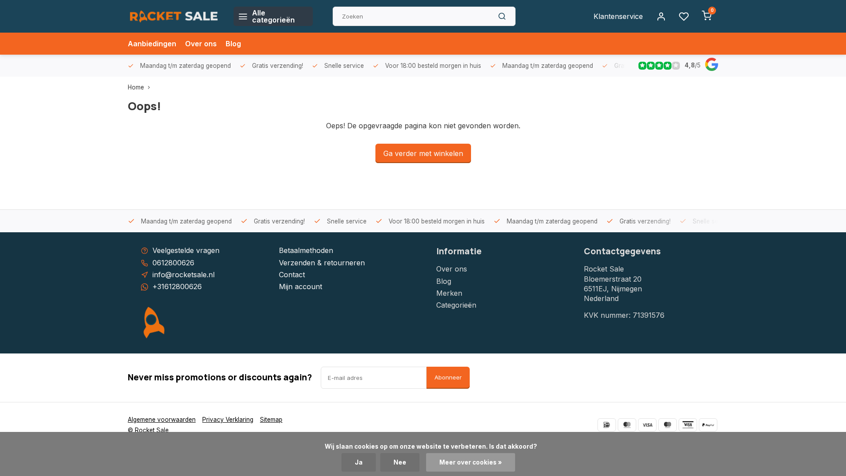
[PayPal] (708, 424)
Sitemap (271, 419)
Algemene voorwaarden (162, 419)
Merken (449, 293)
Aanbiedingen (152, 43)
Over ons (201, 43)
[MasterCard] (627, 424)
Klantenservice (618, 16)
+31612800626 (177, 286)
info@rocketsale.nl (183, 274)
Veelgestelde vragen (185, 250)
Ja (359, 462)
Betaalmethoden (306, 250)
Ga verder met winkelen (423, 153)
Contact (292, 274)
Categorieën (456, 305)
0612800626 (173, 262)
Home (136, 87)
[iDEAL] (606, 424)
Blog (233, 43)
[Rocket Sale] (174, 16)
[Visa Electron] (688, 424)
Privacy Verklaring (227, 419)
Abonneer (448, 377)
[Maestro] (667, 424)
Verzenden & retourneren (322, 262)
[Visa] (647, 424)
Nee (399, 462)
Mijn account (300, 286)
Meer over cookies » (470, 462)
